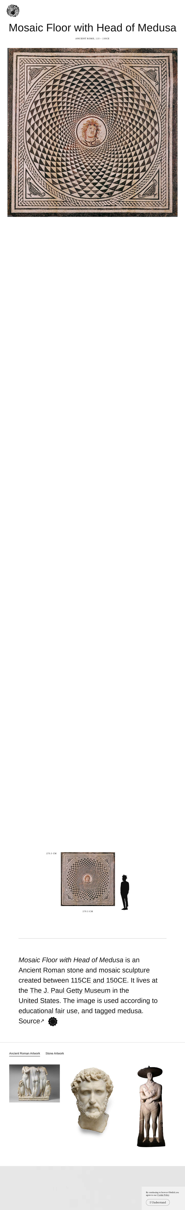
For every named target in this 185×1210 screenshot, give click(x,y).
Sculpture (136, 970)
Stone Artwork (55, 1053)
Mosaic (109, 970)
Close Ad (166, 731)
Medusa (129, 1011)
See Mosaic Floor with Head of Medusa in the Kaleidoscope (53, 1021)
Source (29, 1021)
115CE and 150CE (99, 980)
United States (39, 1001)
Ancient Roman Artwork (24, 1053)
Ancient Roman (42, 970)
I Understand (158, 1202)
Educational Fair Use (48, 1011)
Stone (75, 970)
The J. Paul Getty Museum (70, 990)
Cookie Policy (163, 1195)
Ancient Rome (84, 38)
